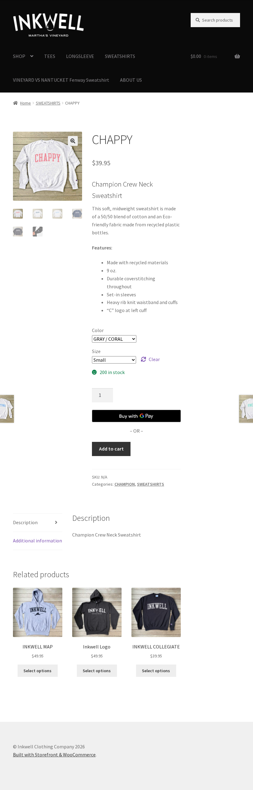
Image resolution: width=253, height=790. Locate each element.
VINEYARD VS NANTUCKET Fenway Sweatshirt (61, 80)
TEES (49, 56)
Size (96, 351)
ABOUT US (131, 80)
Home (25, 103)
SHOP (19, 56)
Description (25, 522)
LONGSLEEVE (80, 56)
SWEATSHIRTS (120, 56)
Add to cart (111, 449)
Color (98, 330)
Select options (37, 670)
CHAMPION (124, 484)
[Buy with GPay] (136, 416)
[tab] (37, 523)
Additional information (37, 540)
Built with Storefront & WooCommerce (54, 754)
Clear (154, 359)
